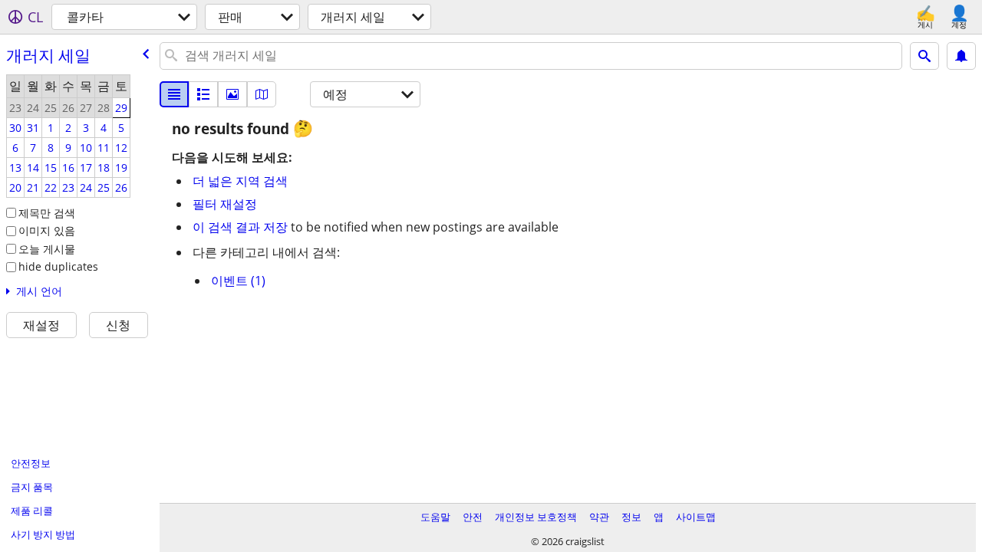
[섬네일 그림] (203, 94)
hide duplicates (58, 266)
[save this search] (961, 56)
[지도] (261, 94)
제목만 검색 (46, 212)
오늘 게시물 (46, 249)
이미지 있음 (46, 230)
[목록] (174, 94)
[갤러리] (232, 94)
